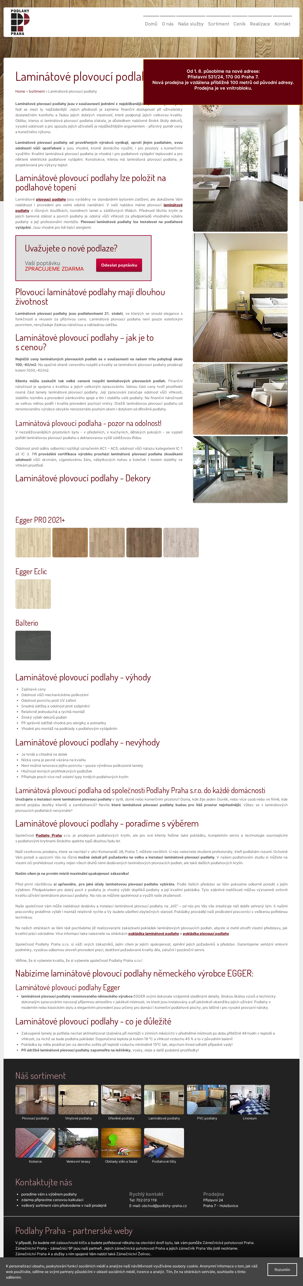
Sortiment (218, 24)
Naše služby (191, 24)
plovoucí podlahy (51, 199)
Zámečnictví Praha (31, 1248)
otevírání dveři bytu (157, 1242)
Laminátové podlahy (164, 1118)
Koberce (35, 1161)
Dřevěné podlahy (121, 1118)
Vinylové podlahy (78, 1118)
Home (20, 91)
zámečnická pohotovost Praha (140, 1248)
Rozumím (282, 1269)
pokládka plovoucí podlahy (206, 933)
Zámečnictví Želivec (133, 1254)
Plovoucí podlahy (35, 1118)
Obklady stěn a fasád (121, 1161)
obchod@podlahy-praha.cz (164, 1205)
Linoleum (250, 1118)
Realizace (260, 24)
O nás (168, 24)
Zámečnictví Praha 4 (32, 1254)
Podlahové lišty (164, 1161)
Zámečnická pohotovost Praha (228, 1242)
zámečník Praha (192, 1248)
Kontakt (282, 24)
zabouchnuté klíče (71, 1242)
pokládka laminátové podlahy (153, 933)
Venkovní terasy (78, 1161)
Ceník (239, 24)
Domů (151, 24)
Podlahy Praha (49, 835)
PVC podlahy (207, 1118)
